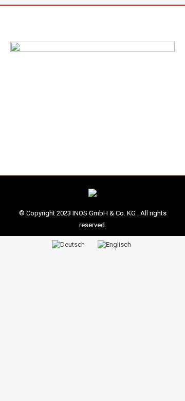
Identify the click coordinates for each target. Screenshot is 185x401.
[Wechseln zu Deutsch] (69, 243)
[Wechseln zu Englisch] (115, 243)
